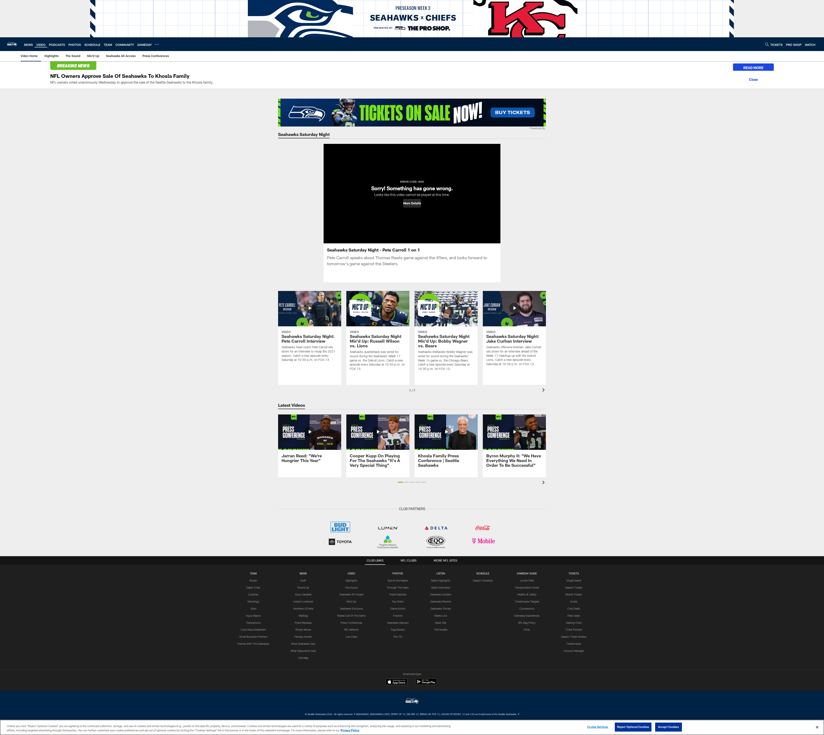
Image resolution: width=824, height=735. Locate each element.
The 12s (397, 636)
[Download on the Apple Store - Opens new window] (396, 682)
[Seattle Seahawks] (412, 701)
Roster (253, 580)
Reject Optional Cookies (633, 727)
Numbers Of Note (303, 608)
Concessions (526, 608)
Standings (253, 601)
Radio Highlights (440, 580)
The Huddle (440, 629)
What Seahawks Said (303, 643)
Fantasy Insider (303, 636)
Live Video (351, 636)
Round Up (303, 587)
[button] (412, 203)
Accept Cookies (668, 727)
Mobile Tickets (573, 594)
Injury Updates (303, 594)
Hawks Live (440, 615)
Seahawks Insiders (440, 594)
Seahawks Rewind (440, 601)
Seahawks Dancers (398, 622)
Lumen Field (527, 580)
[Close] (753, 79)
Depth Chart (253, 587)
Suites (573, 601)
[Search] (767, 44)
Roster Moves (303, 629)
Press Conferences (351, 622)
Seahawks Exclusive (351, 608)
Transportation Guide (527, 587)
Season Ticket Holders (573, 636)
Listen (440, 573)
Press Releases (303, 622)
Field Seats (574, 615)
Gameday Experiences (526, 615)
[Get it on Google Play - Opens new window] (426, 684)
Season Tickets (573, 587)
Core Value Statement (253, 629)
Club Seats (573, 608)
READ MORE (753, 68)
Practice (397, 615)
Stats (253, 608)
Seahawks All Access (351, 594)
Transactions (253, 622)
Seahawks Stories (440, 608)
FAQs (527, 629)
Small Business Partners (253, 636)
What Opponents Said (303, 650)
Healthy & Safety (526, 594)
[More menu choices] (157, 44)
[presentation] (544, 390)
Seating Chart (574, 622)
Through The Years (398, 587)
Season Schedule (483, 580)
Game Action (397, 608)
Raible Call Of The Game (351, 615)
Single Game (573, 580)
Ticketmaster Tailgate (527, 601)
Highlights (351, 580)
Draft (303, 580)
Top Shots (398, 601)
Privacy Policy (350, 730)
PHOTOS (397, 573)
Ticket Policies (573, 629)
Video (351, 573)
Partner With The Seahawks (253, 643)
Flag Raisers (398, 629)
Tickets (574, 573)
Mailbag (303, 615)
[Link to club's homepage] (12, 44)
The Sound (351, 587)
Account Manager (574, 650)
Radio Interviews (440, 587)
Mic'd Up (351, 601)
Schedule (482, 573)
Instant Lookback (303, 601)
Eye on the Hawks (398, 580)
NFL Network (351, 629)
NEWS (303, 573)
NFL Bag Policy (526, 622)
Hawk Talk (440, 622)
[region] (412, 727)
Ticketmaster (573, 643)
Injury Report (253, 615)
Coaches (253, 594)
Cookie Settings (597, 727)
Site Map (303, 657)
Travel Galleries (397, 594)
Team (253, 573)
